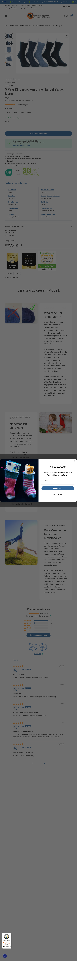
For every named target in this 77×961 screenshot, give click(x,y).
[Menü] (10, 934)
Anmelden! (58, 488)
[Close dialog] (75, 461)
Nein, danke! (57, 494)
